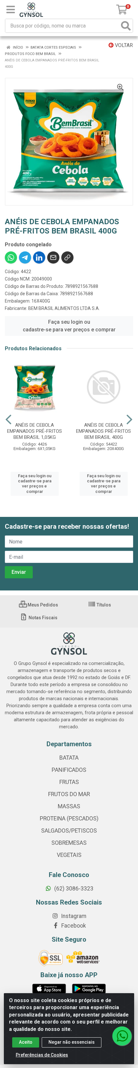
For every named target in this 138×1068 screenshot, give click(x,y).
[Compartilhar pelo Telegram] (25, 257)
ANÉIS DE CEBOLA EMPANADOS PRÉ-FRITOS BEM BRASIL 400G (103, 431)
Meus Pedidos (42, 604)
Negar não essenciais (71, 1042)
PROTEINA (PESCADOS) (69, 818)
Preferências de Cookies (42, 1054)
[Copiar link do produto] (67, 257)
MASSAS (69, 806)
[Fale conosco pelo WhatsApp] (122, 1036)
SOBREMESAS (69, 843)
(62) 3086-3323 (73, 888)
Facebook (73, 925)
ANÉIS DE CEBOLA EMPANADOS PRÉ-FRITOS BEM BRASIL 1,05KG (34, 431)
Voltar (123, 45)
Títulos (103, 604)
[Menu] (10, 9)
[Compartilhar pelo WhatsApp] (11, 257)
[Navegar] (8, 419)
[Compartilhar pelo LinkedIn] (39, 257)
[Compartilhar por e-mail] (53, 257)
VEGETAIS (69, 855)
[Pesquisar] (126, 25)
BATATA (69, 758)
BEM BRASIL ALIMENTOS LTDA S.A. (64, 308)
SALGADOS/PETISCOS (69, 830)
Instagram (73, 916)
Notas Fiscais (42, 617)
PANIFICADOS (69, 770)
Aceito (25, 1042)
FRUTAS (69, 782)
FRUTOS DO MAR (69, 794)
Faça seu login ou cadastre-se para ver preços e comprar (69, 326)
